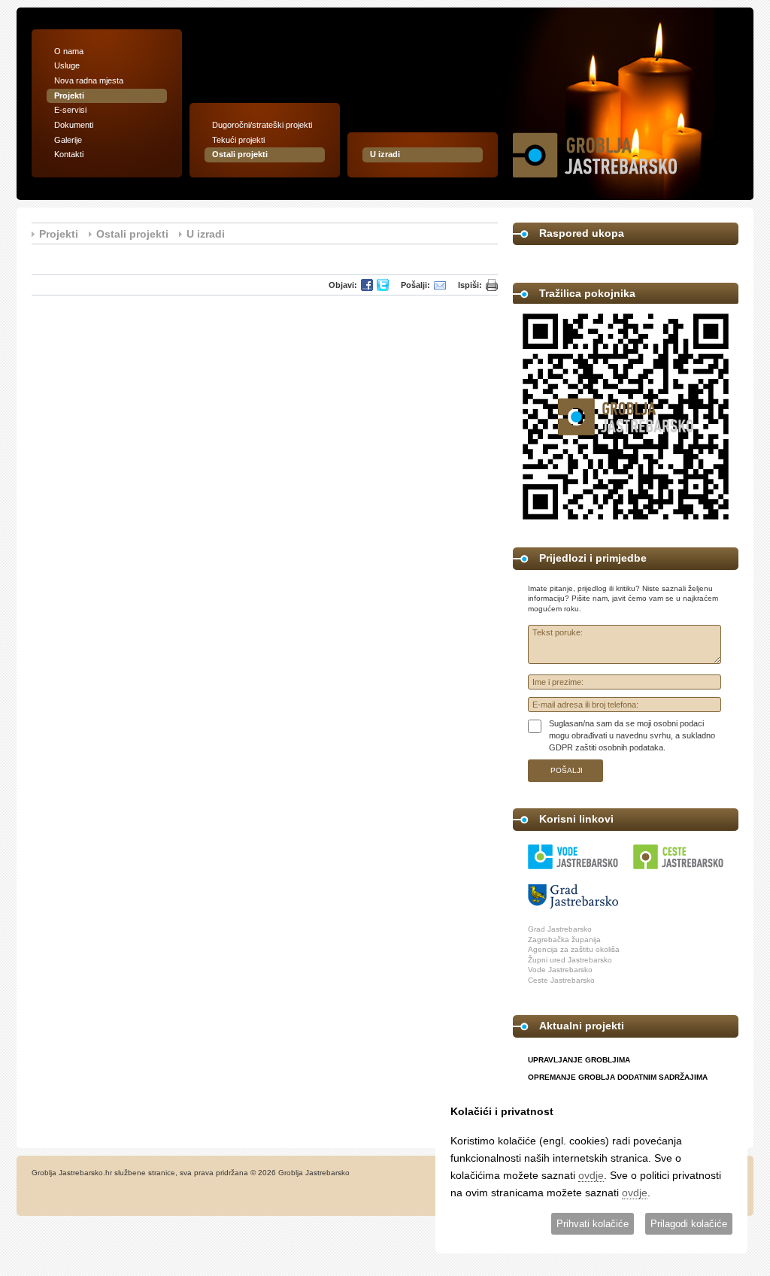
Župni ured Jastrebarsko (570, 960)
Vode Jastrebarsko (560, 969)
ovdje (591, 1175)
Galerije (68, 139)
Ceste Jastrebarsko (561, 980)
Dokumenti (73, 124)
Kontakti (68, 154)
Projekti (69, 95)
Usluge (67, 65)
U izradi (385, 154)
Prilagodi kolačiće (688, 1223)
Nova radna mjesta (88, 80)
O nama (68, 51)
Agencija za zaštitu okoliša (574, 949)
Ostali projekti (240, 154)
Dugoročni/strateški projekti (262, 124)
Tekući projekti (238, 139)
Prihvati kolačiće (592, 1223)
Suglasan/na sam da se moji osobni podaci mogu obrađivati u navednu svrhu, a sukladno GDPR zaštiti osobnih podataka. (632, 735)
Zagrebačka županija (564, 939)
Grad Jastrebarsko (560, 929)
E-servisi (70, 109)
